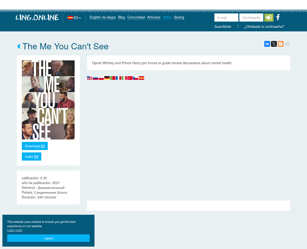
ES (76, 17)
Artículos (153, 17)
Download (33, 146)
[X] (274, 44)
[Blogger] (280, 44)
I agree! (48, 238)
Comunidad (136, 17)
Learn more (14, 230)
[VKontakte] (267, 44)
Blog (121, 17)
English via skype (103, 17)
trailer (30, 156)
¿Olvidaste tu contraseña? (264, 26)
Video (167, 17)
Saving (179, 17)
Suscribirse (222, 26)
